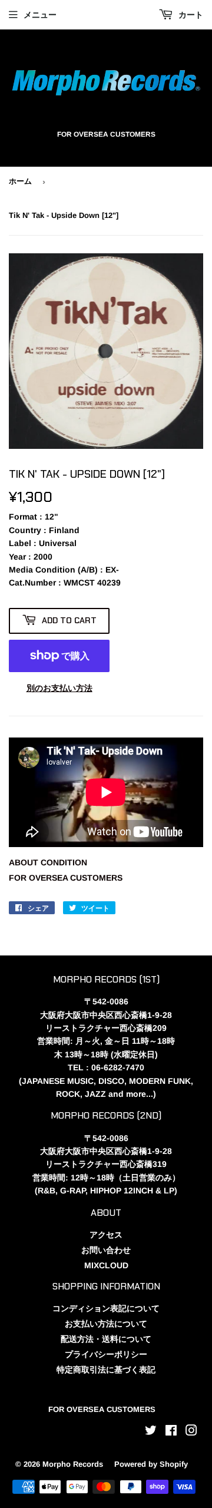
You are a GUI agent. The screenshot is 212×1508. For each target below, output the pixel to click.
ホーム (20, 181)
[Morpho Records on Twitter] (151, 1432)
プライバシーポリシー (106, 1354)
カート (189, 14)
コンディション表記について (106, 1308)
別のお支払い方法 (59, 688)
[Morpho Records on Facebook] (171, 1432)
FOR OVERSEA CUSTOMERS (65, 877)
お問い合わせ (106, 1250)
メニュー (40, 14)
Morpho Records (72, 1464)
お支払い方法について (106, 1323)
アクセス (106, 1234)
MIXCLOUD (106, 1265)
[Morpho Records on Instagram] (191, 1432)
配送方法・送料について (106, 1339)
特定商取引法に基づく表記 (106, 1369)
